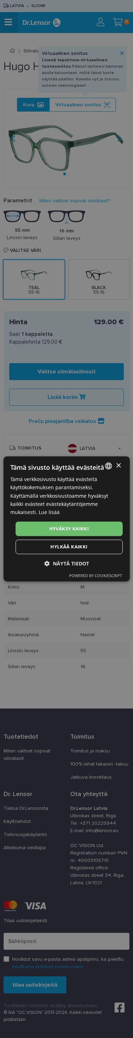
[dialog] (66, 518)
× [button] (118, 465)
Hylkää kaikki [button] (68, 547)
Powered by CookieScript (95, 576)
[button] (66, 564)
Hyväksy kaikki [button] (69, 528)
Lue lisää (49, 512)
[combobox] (108, 465)
